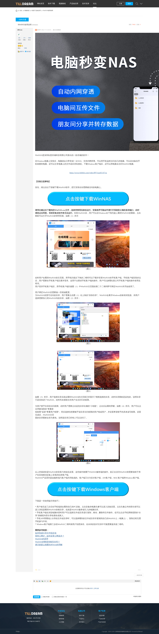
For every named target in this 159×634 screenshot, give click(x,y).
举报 (139, 570)
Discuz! (141, 631)
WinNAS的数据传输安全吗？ (47, 542)
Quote (45, 581)
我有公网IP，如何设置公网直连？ (49, 536)
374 (24, 38)
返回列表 (139, 575)
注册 (120, 3)
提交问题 (101, 615)
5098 (29, 38)
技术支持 (85, 3)
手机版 (18, 631)
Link (42, 581)
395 (19, 38)
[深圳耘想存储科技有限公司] (24, 5)
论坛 (94, 3)
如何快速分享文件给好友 (46, 533)
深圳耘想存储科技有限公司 (16, 10)
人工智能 (61, 622)
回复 (39, 570)
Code (48, 581)
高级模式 (137, 581)
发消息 (29, 51)
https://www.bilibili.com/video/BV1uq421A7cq (88, 173)
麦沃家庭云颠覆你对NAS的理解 (48, 545)
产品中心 (81, 618)
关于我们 (81, 622)
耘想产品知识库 (36, 10)
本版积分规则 (137, 596)
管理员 (20, 43)
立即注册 (96, 588)
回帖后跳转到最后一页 (60, 597)
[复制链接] (35, 25)
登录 (129, 3)
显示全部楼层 (57, 30)
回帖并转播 (46, 597)
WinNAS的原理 (41, 539)
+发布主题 (22, 19)
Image (40, 581)
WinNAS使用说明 (48, 10)
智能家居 (61, 615)
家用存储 (61, 618)
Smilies (50, 581)
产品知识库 (74, 3)
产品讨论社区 (102, 622)
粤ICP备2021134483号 (33, 621)
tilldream (19, 30)
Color (37, 581)
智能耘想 (27, 10)
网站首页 (40, 3)
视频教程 (62, 3)
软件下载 (51, 3)
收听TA (22, 51)
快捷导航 (141, 3)
